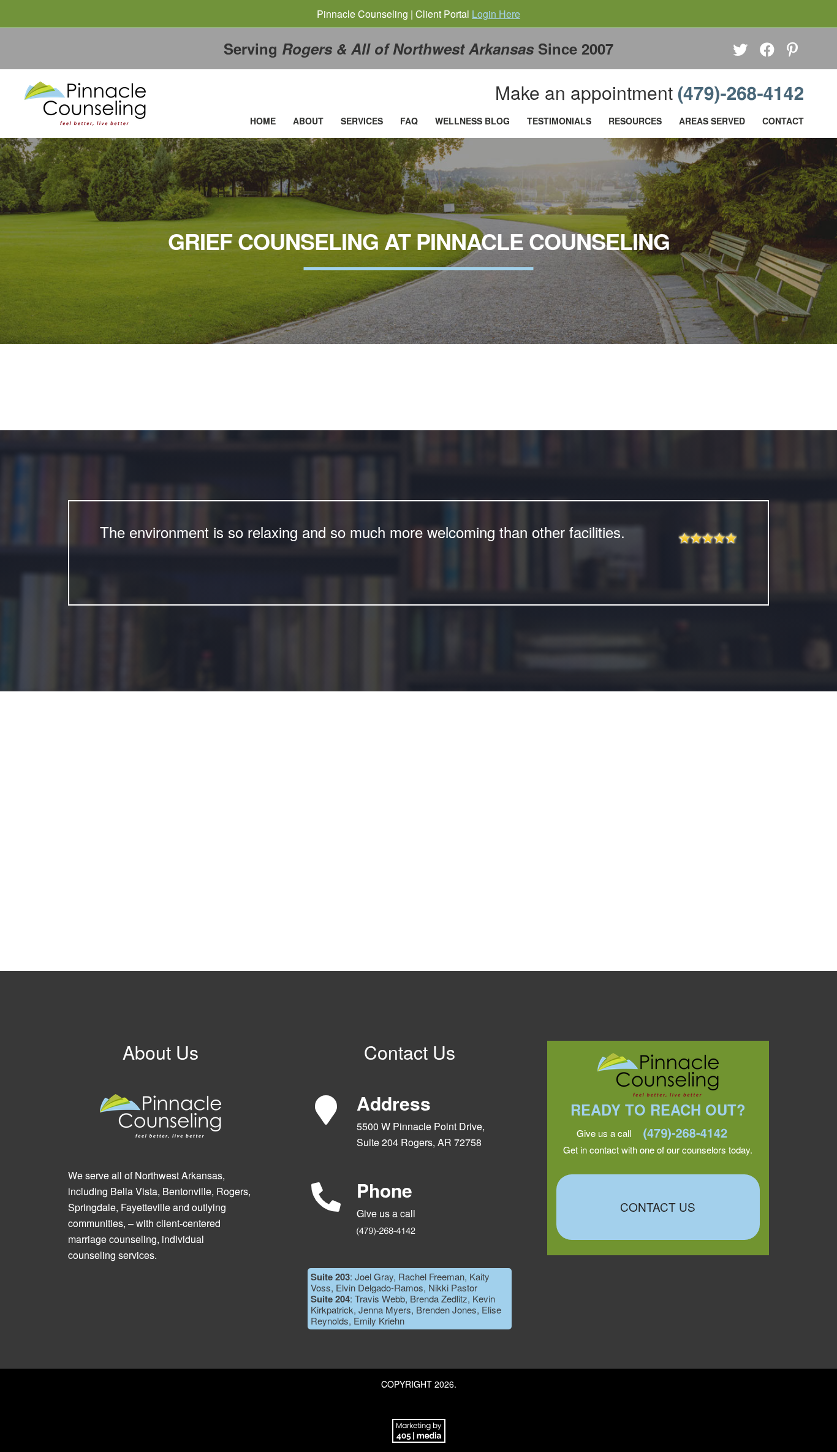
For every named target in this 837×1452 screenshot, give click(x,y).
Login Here (496, 14)
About (308, 121)
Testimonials (559, 121)
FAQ (409, 121)
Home (263, 121)
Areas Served (712, 121)
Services (362, 121)
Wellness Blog (472, 121)
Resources (635, 121)
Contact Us (657, 1206)
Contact (783, 121)
